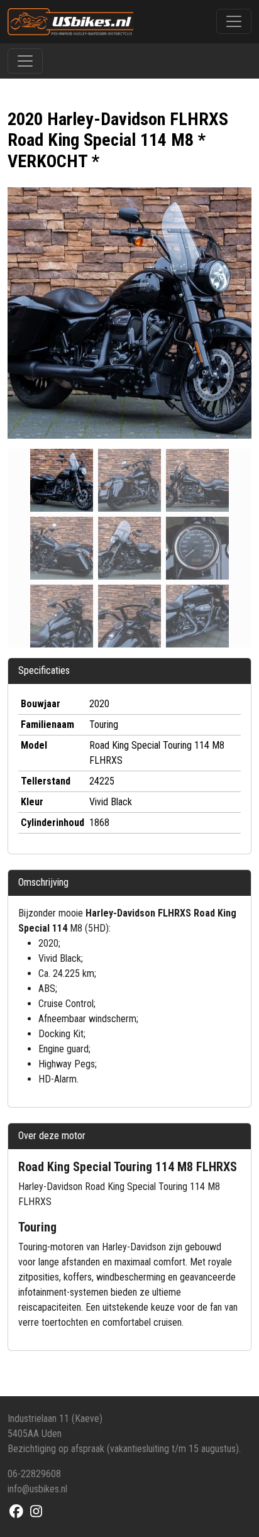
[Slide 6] (61, 616)
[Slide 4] (129, 548)
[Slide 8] (197, 616)
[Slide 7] (129, 616)
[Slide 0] (61, 480)
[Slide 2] (197, 480)
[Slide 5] (197, 548)
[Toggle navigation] (233, 21)
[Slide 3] (61, 548)
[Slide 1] (129, 480)
